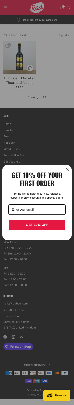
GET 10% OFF (37, 225)
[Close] (67, 169)
